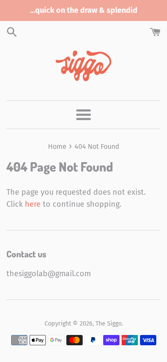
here (33, 204)
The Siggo (108, 323)
